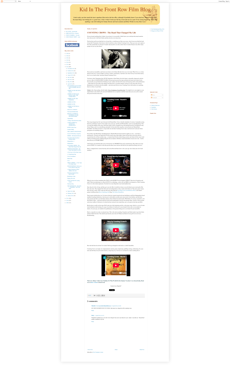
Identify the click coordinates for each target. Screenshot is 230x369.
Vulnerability (70, 118)
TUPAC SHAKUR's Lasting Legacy (73, 181)
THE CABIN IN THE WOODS (74, 131)
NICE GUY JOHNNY (72, 109)
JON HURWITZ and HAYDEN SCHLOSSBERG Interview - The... (74, 87)
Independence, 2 (70, 141)
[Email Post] (94, 295)
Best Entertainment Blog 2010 (157, 29)
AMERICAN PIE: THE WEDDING (72, 99)
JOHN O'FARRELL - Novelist (72, 35)
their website (94, 282)
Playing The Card (71, 178)
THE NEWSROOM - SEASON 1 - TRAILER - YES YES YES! (74, 187)
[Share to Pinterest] (104, 295)
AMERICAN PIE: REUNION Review (74, 91)
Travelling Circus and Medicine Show (126, 190)
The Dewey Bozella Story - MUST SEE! (73, 173)
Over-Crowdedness (71, 156)
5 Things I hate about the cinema (74, 120)
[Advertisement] (157, 61)
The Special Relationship (72, 111)
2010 (67, 200)
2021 (67, 58)
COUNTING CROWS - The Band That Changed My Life (74, 146)
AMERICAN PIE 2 (71, 102)
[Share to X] (101, 295)
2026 (67, 53)
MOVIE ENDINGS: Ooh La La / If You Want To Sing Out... (74, 166)
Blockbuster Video (71, 176)
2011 (67, 198)
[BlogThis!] (99, 295)
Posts (153, 95)
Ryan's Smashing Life (104, 192)
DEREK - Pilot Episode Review (74, 135)
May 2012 (70, 81)
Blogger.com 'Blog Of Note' (157, 31)
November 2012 (71, 68)
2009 (67, 202)
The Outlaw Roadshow (118, 192)
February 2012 (71, 193)
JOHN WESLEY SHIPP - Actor (73, 37)
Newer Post (90, 349)
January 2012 (71, 195)
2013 (67, 64)
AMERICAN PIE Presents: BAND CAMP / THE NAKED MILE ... (73, 95)
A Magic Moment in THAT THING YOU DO (73, 170)
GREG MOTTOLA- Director (72, 33)
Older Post (142, 349)
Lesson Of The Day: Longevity (74, 133)
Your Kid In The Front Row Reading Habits (73, 138)
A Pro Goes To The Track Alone (74, 152)
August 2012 (70, 75)
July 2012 (70, 77)
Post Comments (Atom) (98, 352)
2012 (67, 66)
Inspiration (153, 107)
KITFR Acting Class (71, 127)
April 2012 (70, 84)
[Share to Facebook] (102, 295)
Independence (70, 143)
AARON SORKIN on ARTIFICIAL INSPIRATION (72, 124)
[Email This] (97, 295)
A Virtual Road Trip (71, 154)
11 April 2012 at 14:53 (99, 315)
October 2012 (71, 70)
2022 (67, 55)
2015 (67, 60)
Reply (92, 310)
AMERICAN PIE (71, 104)
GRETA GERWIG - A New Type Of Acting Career (74, 163)
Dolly (92, 315)
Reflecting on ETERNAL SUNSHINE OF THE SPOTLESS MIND (72, 115)
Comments (154, 97)
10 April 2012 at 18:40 (116, 306)
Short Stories (154, 109)
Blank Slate (69, 158)
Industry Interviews (155, 105)
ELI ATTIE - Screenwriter (71, 31)
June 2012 (70, 79)
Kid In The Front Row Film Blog (115, 9)
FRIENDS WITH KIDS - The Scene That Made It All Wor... (74, 149)
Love (68, 160)
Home (116, 349)
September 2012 (71, 73)
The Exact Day (70, 183)
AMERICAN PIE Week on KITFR (73, 106)
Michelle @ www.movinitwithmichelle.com (101, 306)
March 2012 (70, 191)
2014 (67, 62)
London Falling (70, 129)
